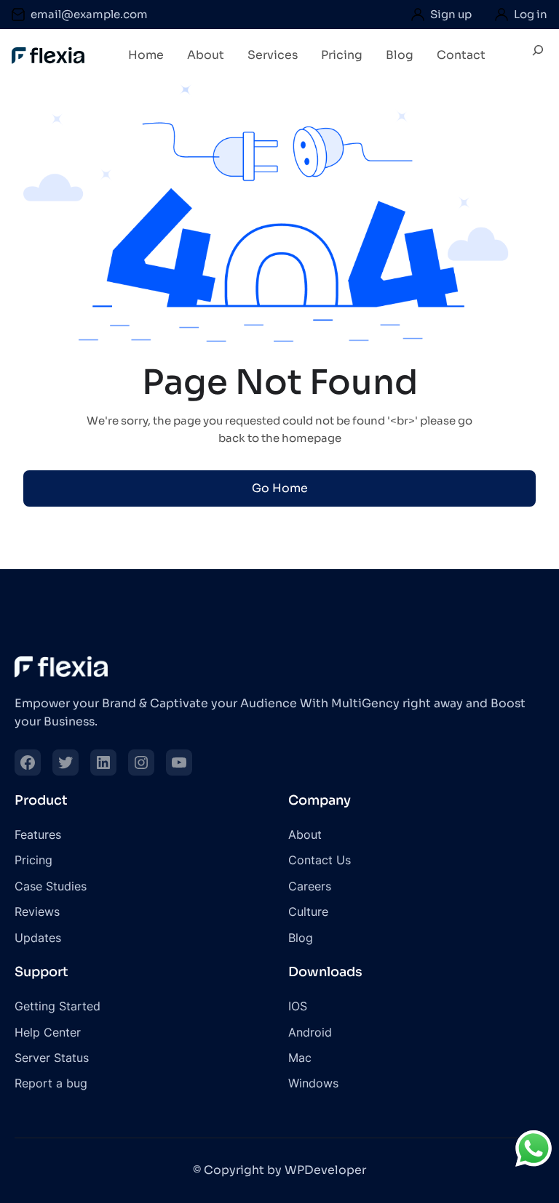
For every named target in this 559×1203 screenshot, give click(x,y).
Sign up (451, 14)
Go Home (280, 488)
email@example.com (89, 14)
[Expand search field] (538, 56)
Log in (530, 14)
